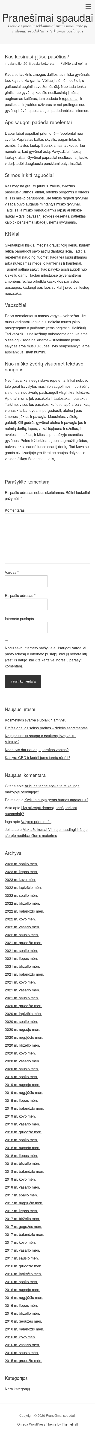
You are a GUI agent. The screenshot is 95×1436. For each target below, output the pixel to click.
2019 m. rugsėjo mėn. (22, 1084)
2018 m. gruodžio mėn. (23, 1132)
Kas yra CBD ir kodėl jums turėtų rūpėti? (37, 757)
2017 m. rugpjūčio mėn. (24, 1202)
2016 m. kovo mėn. (20, 1337)
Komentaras (15, 510)
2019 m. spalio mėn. (21, 1076)
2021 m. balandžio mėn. (24, 974)
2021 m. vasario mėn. (22, 990)
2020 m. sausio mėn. (22, 1068)
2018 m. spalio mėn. (21, 1139)
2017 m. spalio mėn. (21, 1195)
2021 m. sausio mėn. (22, 997)
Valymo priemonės (36, 821)
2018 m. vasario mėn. (22, 1187)
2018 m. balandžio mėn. (24, 1171)
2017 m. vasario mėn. (22, 1250)
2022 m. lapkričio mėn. (23, 887)
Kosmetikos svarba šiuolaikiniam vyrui (36, 720)
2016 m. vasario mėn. (22, 1344)
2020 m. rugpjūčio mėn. (24, 1037)
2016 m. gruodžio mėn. (23, 1266)
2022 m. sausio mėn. (22, 934)
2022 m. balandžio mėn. (24, 911)
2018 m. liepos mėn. (21, 1155)
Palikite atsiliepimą (73, 63)
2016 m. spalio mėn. (21, 1281)
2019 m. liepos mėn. (21, 1100)
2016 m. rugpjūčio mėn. (24, 1297)
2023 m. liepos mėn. (21, 871)
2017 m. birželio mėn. (22, 1218)
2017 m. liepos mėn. (21, 1210)
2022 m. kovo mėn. (20, 919)
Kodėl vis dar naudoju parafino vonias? (37, 749)
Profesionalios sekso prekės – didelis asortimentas (46, 728)
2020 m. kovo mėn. (20, 1053)
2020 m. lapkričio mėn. (23, 1013)
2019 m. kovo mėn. (20, 1116)
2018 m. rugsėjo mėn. (22, 1147)
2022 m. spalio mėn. (21, 895)
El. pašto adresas (20, 595)
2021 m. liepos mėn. (21, 958)
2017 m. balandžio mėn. (24, 1234)
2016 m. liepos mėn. (21, 1305)
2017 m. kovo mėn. (20, 1242)
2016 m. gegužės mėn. (23, 1321)
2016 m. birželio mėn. (22, 1313)
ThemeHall (70, 1424)
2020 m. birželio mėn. (22, 1045)
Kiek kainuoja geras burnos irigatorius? (56, 799)
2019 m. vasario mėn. (22, 1124)
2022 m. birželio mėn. (22, 903)
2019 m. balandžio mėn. (24, 1108)
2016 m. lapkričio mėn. (23, 1273)
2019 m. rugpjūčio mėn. (24, 1092)
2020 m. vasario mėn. (22, 1061)
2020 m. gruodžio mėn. (23, 1005)
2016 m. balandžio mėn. (24, 1329)
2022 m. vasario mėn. (22, 927)
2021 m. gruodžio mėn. (23, 942)
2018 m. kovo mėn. (20, 1179)
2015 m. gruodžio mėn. (23, 1360)
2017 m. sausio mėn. (22, 1258)
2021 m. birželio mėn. (22, 966)
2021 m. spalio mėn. (21, 950)
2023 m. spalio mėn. (21, 863)
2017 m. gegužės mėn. (23, 1226)
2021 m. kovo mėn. (20, 982)
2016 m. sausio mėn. (22, 1352)
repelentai (70, 98)
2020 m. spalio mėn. (21, 1021)
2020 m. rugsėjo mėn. (22, 1029)
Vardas (12, 572)
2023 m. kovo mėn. (20, 879)
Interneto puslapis (19, 618)
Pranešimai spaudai (47, 17)
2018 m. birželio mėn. (22, 1163)
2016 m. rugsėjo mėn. (22, 1289)
